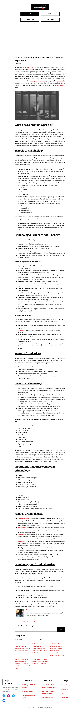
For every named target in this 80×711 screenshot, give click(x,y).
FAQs (62, 693)
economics (61, 81)
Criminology (35, 622)
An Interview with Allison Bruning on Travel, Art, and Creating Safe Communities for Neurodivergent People (22, 648)
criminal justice (59, 85)
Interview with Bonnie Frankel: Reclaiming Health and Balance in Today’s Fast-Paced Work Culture (22, 663)
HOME (29, 13)
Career (29, 622)
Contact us (64, 697)
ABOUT (50, 13)
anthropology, (34, 81)
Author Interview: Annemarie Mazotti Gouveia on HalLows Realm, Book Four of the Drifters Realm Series (39, 648)
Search (61, 629)
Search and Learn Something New (25, 626)
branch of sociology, (29, 67)
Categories (20, 635)
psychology (42, 81)
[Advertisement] (40, 34)
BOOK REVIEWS (30, 19)
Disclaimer (64, 689)
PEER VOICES (50, 19)
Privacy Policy (65, 685)
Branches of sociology (21, 622)
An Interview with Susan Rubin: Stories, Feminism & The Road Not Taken (40, 661)
